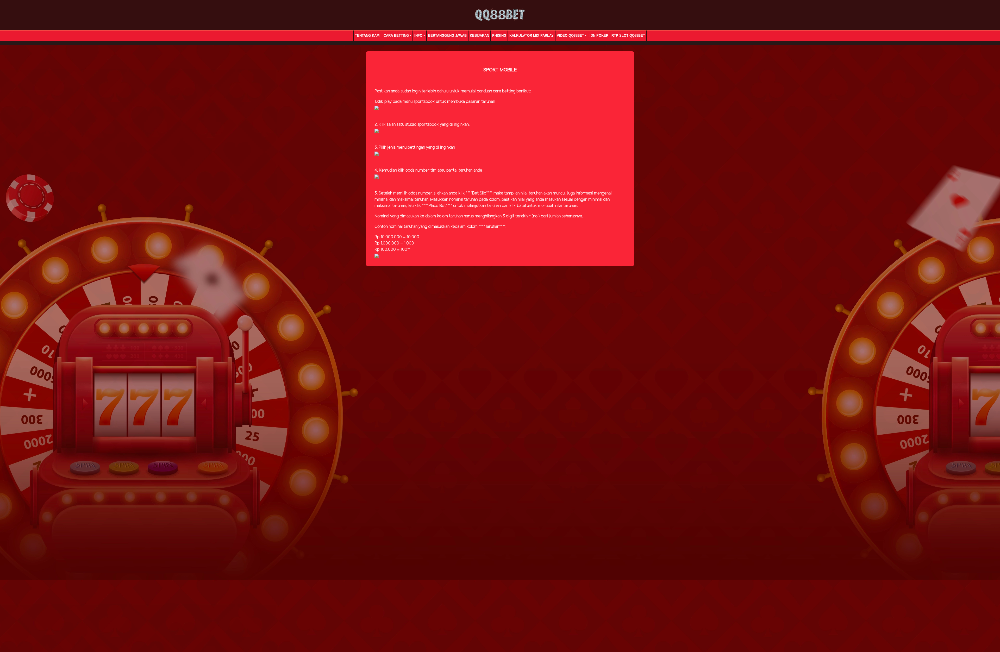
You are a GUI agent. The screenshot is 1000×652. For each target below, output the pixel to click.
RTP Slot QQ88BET (628, 35)
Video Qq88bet (570, 35)
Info (418, 35)
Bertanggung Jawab (447, 35)
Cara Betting (396, 35)
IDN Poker (599, 35)
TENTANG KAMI (367, 35)
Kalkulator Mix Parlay (531, 35)
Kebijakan (479, 35)
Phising (499, 35)
